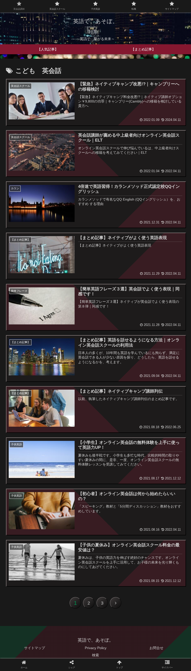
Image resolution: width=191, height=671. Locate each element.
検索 (95, 655)
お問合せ (156, 648)
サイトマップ (34, 648)
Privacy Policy (95, 648)
